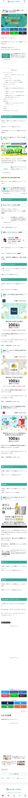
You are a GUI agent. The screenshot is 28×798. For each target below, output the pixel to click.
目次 (12, 70)
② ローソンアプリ (8, 78)
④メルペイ (6, 86)
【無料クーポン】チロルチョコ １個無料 (13, 82)
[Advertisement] (14, 641)
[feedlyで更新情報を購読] (7, 706)
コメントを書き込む (14, 773)
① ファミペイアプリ (8, 72)
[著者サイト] (7, 703)
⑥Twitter (6, 101)
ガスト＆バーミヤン (6, 622)
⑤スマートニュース (8, 99)
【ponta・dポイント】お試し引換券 (12, 80)
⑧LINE (5, 108)
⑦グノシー (6, 106)
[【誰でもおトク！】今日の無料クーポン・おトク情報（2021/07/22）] (17, 447)
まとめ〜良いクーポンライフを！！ (11, 110)
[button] (25, 382)
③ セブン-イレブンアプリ (9, 84)
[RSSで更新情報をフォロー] (20, 706)
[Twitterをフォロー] (20, 703)
